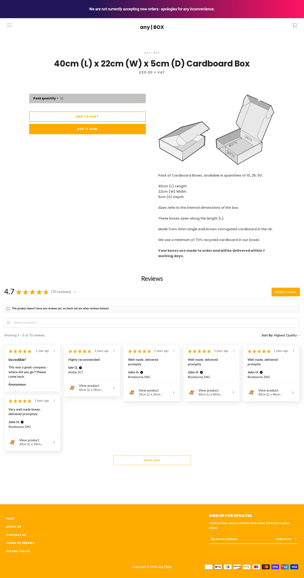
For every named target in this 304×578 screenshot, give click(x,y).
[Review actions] (54, 351)
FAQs (10, 518)
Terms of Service (20, 543)
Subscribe (284, 539)
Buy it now (87, 129)
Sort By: (267, 335)
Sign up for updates (230, 515)
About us (13, 526)
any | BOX (152, 27)
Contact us (16, 535)
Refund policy (18, 551)
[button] (74, 292)
